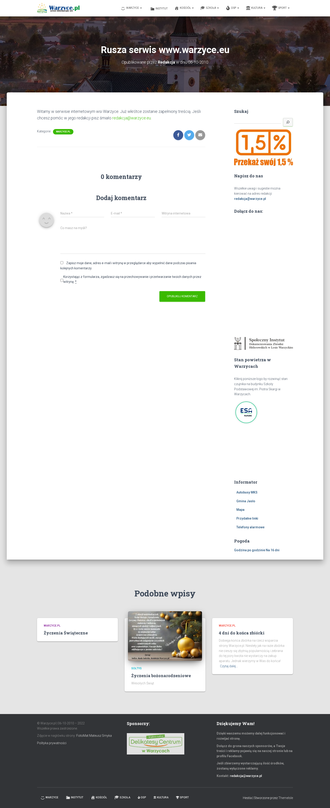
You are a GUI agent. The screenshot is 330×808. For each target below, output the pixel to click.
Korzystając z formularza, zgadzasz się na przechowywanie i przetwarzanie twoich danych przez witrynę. (132, 279)
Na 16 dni (272, 550)
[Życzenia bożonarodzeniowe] (165, 636)
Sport (282, 7)
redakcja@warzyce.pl (250, 199)
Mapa (240, 509)
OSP (234, 7)
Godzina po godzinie (249, 550)
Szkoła (211, 7)
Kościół (185, 7)
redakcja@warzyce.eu (131, 118)
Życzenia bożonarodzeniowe (161, 675)
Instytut (162, 8)
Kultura (257, 7)
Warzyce (133, 7)
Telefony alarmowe (250, 527)
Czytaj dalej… (229, 666)
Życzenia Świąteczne (66, 633)
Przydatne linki (247, 518)
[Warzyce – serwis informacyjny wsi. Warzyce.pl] (58, 8)
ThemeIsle (285, 798)
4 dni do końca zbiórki (241, 633)
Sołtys (136, 668)
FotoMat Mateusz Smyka (94, 735)
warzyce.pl (63, 131)
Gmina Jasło (245, 501)
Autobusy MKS (246, 492)
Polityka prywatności (51, 743)
